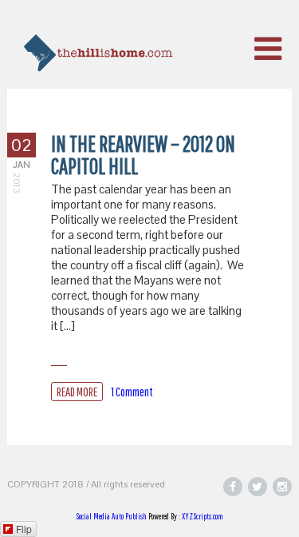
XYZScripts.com (202, 516)
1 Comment (132, 391)
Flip (24, 528)
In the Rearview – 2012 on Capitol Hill (143, 154)
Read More (77, 391)
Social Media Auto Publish (111, 516)
